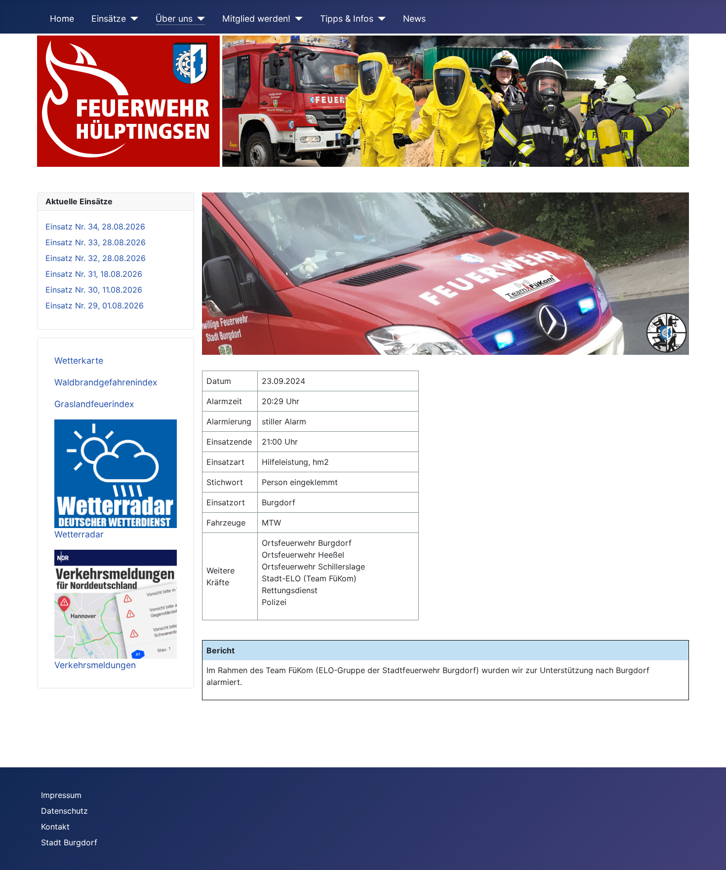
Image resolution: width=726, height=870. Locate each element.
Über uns (174, 18)
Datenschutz (64, 811)
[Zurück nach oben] (708, 851)
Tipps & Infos (346, 18)
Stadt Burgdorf (69, 842)
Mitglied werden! (256, 18)
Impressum (61, 795)
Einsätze (108, 18)
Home (62, 18)
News (414, 18)
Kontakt (55, 827)
